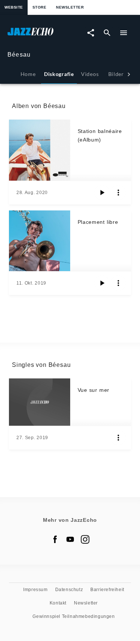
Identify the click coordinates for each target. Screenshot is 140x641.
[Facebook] (55, 539)
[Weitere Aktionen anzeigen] (118, 192)
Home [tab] (28, 74)
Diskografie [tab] (59, 74)
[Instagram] (85, 539)
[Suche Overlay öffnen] (107, 32)
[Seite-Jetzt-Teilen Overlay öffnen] (90, 32)
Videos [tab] (90, 74)
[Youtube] (70, 539)
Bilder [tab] (116, 74)
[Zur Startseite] (38, 35)
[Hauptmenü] (123, 32)
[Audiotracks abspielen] (101, 192)
